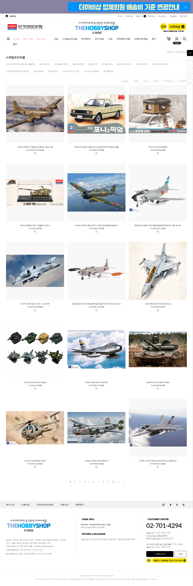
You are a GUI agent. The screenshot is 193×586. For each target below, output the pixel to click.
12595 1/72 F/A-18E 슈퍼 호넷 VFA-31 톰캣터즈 (158, 461)
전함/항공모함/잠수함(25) (17, 71)
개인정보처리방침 (44, 505)
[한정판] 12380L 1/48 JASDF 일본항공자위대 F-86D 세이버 (157, 225)
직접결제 (173, 16)
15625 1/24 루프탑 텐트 (157, 147)
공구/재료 (99, 38)
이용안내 (64, 505)
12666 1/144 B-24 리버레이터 (96, 461)
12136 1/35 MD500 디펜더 (35, 461)
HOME (170, 52)
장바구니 (140, 16)
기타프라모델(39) (91, 71)
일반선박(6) (38, 71)
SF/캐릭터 (86, 38)
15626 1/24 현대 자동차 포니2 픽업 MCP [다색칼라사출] (96, 147)
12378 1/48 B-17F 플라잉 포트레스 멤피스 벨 (35, 147)
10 (113, 481)
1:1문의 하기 (159, 554)
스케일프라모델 (69, 38)
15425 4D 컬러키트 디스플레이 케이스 (35, 225)
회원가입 (129, 16)
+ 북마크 (12, 16)
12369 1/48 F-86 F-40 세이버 (96, 382)
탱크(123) (93, 64)
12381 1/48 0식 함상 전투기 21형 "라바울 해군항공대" (96, 225)
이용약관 (25, 505)
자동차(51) (53, 71)
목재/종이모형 (123, 38)
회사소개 (10, 505)
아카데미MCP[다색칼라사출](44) (20, 64)
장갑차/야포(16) (124, 64)
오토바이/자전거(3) (70, 71)
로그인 (120, 16)
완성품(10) (108, 71)
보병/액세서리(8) (159, 64)
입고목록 (183, 16)
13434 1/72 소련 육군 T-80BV (158, 382)
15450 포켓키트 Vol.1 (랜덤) (35, 382)
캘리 (15, 44)
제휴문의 (79, 505)
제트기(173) (44, 64)
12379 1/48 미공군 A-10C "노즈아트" (35, 304)
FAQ (180, 554)
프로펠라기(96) (61, 64)
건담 (56, 38)
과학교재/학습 (141, 38)
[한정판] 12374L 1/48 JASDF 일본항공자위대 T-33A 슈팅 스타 (96, 304)
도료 (110, 38)
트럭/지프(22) (142, 64)
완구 (154, 38)
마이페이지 (162, 16)
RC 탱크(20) (107, 64)
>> (122, 482)
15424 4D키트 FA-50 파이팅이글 (158, 304)
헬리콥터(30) (78, 64)
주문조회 (151, 16)
